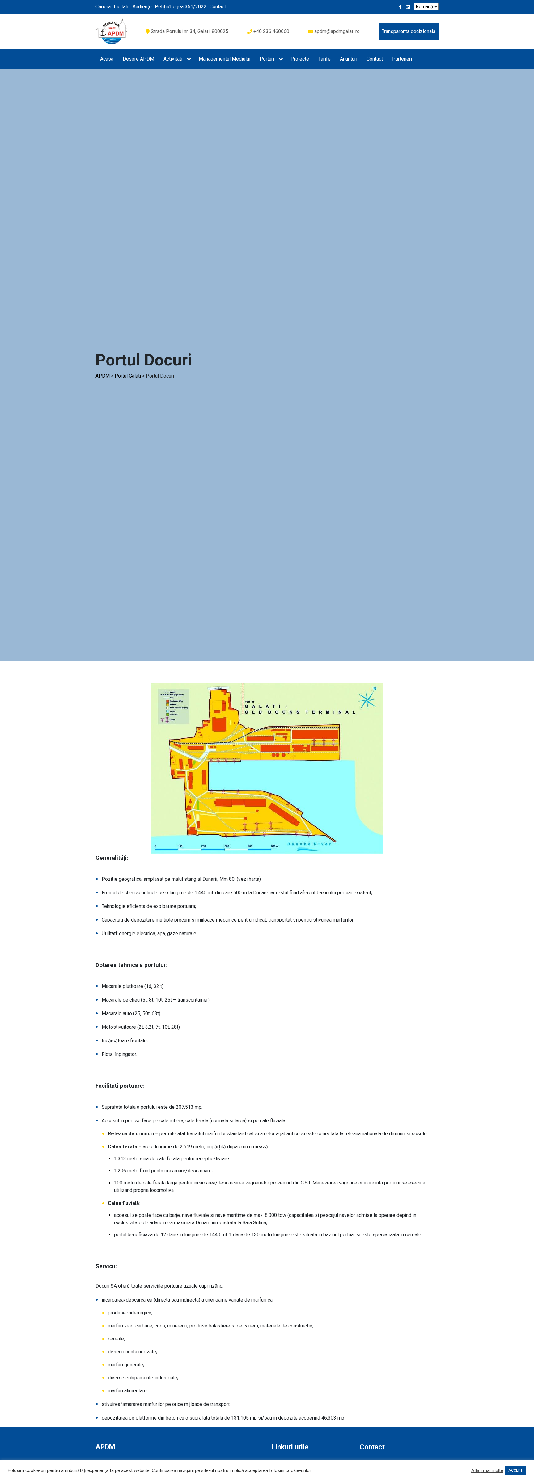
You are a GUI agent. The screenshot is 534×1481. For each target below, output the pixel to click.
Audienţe (142, 7)
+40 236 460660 (271, 31)
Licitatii (121, 7)
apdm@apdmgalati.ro (337, 31)
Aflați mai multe (487, 1470)
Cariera (103, 7)
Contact (218, 7)
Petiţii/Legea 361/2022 (180, 7)
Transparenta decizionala (408, 31)
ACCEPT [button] (515, 1470)
